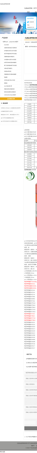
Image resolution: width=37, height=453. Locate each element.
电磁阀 (5, 77)
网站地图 (2, 451)
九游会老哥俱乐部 (5, 4)
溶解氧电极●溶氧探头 (9, 56)
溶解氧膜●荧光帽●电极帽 (10, 74)
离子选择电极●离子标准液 (10, 65)
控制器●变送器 (7, 71)
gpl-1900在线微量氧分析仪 (7, 118)
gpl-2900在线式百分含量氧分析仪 (9, 121)
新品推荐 (5, 103)
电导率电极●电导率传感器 (10, 53)
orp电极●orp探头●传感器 (10, 59)
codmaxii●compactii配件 (10, 95)
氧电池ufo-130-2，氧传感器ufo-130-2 (10, 114)
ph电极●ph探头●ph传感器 (10, 50)
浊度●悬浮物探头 (8, 68)
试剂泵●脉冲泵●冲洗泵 (9, 80)
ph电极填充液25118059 (7, 111)
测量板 (5, 83)
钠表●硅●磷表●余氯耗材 (10, 92)
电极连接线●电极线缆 (9, 89)
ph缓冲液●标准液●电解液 (10, 62)
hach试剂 (6, 44)
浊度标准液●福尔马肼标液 (10, 47)
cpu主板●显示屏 (8, 86)
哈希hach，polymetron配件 (10, 41)
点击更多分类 (11, 98)
